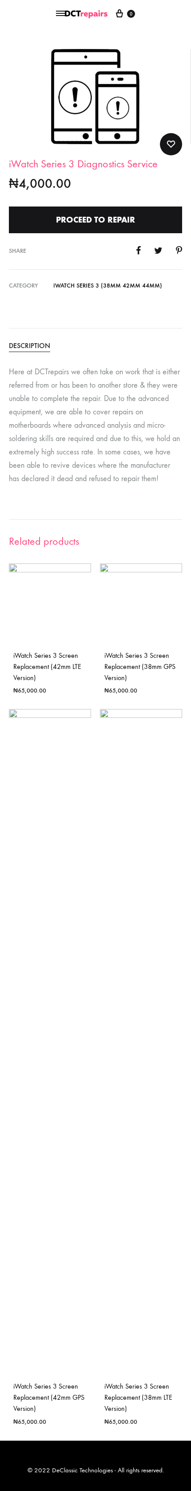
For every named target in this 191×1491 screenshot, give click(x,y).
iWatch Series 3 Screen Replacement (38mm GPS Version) (139, 666)
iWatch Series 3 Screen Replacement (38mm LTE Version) (138, 1397)
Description (29, 345)
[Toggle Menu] (60, 14)
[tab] (95, 346)
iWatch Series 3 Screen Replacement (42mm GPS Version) (48, 1397)
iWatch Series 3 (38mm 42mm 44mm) (107, 285)
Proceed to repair (95, 220)
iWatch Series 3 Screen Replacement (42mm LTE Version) (47, 666)
